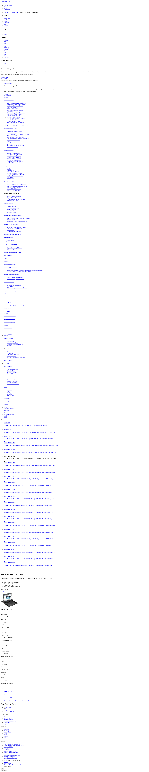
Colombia (6, 25)
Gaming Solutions (8, 296)
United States (7, 18)
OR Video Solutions (12, 212)
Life (8, 391)
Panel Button (4, 78)
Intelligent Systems (8, 165)
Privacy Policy (7, 763)
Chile (5, 24)
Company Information (12, 369)
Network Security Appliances (14, 187)
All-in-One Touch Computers (14, 285)
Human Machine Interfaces (13, 140)
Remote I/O (10, 144)
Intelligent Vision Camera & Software (16, 199)
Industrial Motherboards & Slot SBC (16, 174)
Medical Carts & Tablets (13, 208)
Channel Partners (8, 328)
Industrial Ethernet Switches (14, 156)
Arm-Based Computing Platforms (15, 106)
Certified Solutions (11, 133)
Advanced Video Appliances (14, 196)
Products (6, 97)
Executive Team (11, 371)
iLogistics (6, 299)
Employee (6, 401)
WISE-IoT (9, 334)
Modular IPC (10, 177)
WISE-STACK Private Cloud (14, 190)
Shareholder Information (13, 384)
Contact (6, 404)
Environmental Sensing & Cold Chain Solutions (18, 218)
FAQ (5, 737)
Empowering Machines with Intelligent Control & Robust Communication (25, 270)
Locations (9, 394)
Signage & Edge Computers (14, 231)
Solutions (6, 241)
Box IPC (9, 169)
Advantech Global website (11, 12)
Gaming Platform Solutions (13, 115)
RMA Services (10, 341)
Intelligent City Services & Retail (11, 224)
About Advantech (7, 366)
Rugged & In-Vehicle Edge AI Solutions (17, 221)
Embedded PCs (10, 111)
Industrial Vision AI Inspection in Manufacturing (19, 271)
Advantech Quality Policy (9, 322)
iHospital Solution (11, 206)
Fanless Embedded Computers (14, 114)
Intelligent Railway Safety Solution (15, 279)
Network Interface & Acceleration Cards (17, 186)
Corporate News (8, 718)
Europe (5, 32)
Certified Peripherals (8, 237)
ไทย (5, 54)
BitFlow (9, 311)
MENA (5, 63)
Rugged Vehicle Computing (10, 290)
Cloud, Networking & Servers (10, 181)
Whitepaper (6, 730)
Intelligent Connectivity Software (15, 161)
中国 (5, 41)
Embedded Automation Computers (15, 137)
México (5, 21)
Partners (6, 325)
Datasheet (3, 592)
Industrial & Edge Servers (9, 264)
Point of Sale (10, 286)
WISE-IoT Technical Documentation (16, 357)
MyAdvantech (7, 7)
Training (9, 392)
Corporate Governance (12, 381)
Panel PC (9, 141)
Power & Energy (11, 142)
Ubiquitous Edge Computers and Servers (17, 288)
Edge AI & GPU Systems (13, 171)
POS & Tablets (10, 230)
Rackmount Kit (7, 415)
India (5, 43)
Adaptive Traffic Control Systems (15, 277)
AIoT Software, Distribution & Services (16, 103)
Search (5, 8)
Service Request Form (12, 343)
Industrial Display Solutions (10, 302)
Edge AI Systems (11, 249)
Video (5, 733)
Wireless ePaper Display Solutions (15, 122)
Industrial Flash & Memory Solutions (16, 118)
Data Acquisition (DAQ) (13, 135)
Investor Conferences (12, 382)
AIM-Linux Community (13, 354)
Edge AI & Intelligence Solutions (15, 110)
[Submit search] (36, 80)
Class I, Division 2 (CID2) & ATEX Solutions (18, 134)
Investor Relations (8, 376)
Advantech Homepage (6, 1)
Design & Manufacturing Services (11, 293)
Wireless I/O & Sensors (12, 147)
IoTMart (6, 407)
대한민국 (6, 48)
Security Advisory (8, 360)
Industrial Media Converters (13, 157)
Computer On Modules (12, 107)
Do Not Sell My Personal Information (13, 764)
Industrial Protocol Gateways (14, 158)
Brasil (5, 19)
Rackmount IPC (11, 178)
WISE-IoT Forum (11, 356)
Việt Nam (6, 57)
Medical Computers (11, 209)
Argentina (6, 22)
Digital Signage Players (12, 108)
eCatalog (6, 736)
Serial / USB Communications (14, 163)
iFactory (6, 258)
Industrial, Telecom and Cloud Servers (16, 184)
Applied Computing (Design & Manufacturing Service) (15, 125)
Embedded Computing (9, 100)
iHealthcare (6, 261)
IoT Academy (10, 353)
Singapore (6, 50)
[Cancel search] (37, 80)
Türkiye (6, 55)
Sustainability (7, 398)
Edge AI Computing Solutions (14, 248)
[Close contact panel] (1, 686)
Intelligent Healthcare (8, 203)
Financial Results (11, 379)
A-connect (6, 739)
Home (5, 412)
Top (3, 769)
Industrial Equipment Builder (10, 267)
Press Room (10, 373)
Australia (6, 40)
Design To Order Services (9, 319)
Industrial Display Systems (13, 117)
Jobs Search (7, 722)
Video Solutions (7, 308)
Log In (10, 5)
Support (6, 335)
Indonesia (7, 9)
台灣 (5, 52)
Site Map (6, 762)
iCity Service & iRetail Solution (14, 228)
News (5, 734)
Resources (9, 351)
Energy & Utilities (8, 255)
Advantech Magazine (12, 372)
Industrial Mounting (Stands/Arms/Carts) (13, 234)
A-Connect (6, 410)
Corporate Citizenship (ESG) (11, 721)
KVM (5, 417)
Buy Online (8, 707)
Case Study (6, 729)
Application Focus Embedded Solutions (16, 104)
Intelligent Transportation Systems (15, 176)
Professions (9, 390)
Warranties (9, 345)
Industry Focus (7, 732)
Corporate (6, 363)
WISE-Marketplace (8, 408)
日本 (5, 46)
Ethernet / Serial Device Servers (14, 154)
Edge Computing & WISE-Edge (11, 244)
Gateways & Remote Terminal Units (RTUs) (18, 138)
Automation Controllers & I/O (14, 131)
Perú (5, 26)
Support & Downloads (9, 338)
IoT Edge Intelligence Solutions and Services (13, 305)
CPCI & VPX (10, 170)
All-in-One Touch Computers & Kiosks (16, 227)
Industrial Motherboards (13, 120)
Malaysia (6, 49)
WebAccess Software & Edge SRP (15, 145)
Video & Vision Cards (12, 200)
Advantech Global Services (10, 316)
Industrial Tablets (11, 219)
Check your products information (15, 344)
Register (6, 5)
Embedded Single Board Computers (16, 113)
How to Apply (10, 395)
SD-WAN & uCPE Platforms (14, 189)
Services (6, 313)
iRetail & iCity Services (9, 282)
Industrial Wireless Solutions (14, 121)
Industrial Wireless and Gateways (15, 160)
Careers (5, 387)
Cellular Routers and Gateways (14, 153)
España (5, 34)
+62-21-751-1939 (9, 711)
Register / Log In (8, 83)
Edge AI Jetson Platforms (13, 197)
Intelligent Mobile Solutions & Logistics (12, 215)
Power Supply (10, 240)
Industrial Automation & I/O (10, 128)
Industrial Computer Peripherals (14, 173)
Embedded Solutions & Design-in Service (13, 252)
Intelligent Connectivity (9, 150)
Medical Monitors (11, 211)
